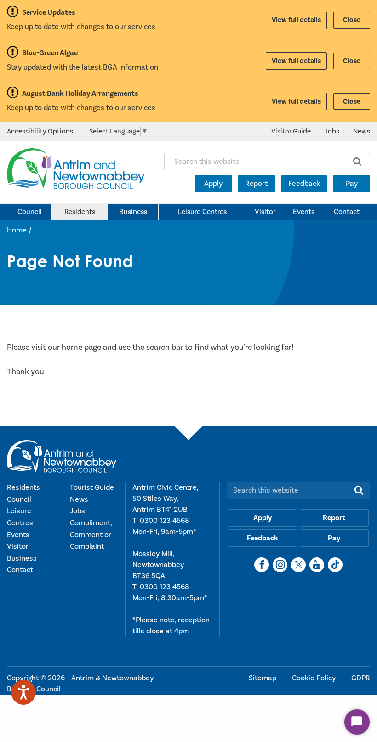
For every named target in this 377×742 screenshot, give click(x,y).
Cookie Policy (314, 678)
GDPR (360, 678)
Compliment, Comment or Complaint (91, 534)
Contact (347, 211)
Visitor (265, 211)
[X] (298, 564)
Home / (19, 230)
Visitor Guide (291, 131)
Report (256, 183)
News (361, 131)
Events (303, 211)
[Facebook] (261, 564)
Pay (352, 183)
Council (29, 211)
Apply (213, 183)
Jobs (332, 131)
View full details (296, 20)
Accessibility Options (40, 131)
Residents (79, 211)
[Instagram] (280, 564)
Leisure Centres (202, 211)
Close (351, 20)
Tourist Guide (92, 487)
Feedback (304, 183)
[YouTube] (316, 564)
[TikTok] (335, 564)
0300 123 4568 (164, 520)
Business (133, 211)
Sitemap (263, 678)
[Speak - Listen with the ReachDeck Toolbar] (23, 692)
